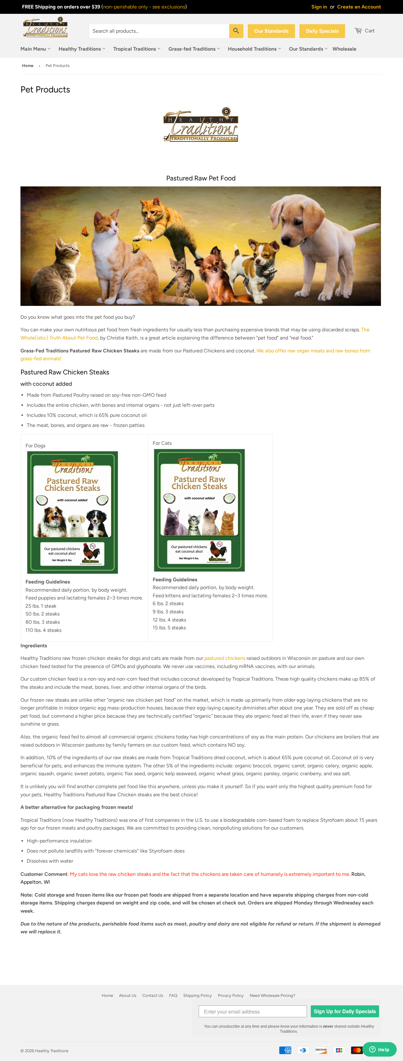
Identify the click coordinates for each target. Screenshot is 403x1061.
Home (27, 65)
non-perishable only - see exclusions (144, 7)
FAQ (173, 995)
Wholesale (344, 49)
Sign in (319, 7)
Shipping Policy (197, 995)
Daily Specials (322, 31)
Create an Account (359, 7)
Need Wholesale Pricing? (272, 995)
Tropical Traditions (135, 49)
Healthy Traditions (80, 49)
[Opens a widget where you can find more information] (379, 1050)
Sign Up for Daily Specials (345, 1011)
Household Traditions (253, 49)
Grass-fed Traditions (192, 49)
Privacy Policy (231, 995)
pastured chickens (224, 658)
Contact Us (152, 995)
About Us (127, 995)
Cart (369, 31)
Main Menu (33, 49)
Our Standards (271, 31)
